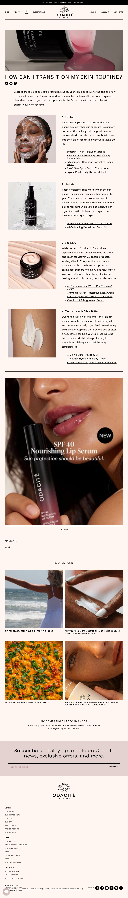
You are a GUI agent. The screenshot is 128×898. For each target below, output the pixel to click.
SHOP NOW (64, 530)
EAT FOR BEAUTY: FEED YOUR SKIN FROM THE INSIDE (29, 631)
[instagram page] (97, 888)
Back (7, 547)
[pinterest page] (112, 888)
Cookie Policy (36, 889)
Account (105, 12)
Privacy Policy (23, 889)
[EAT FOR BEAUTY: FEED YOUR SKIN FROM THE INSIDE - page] (34, 599)
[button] (6, 891)
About (17, 12)
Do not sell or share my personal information (63, 889)
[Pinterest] (15, 83)
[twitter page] (116, 888)
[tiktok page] (102, 888)
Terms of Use (10, 889)
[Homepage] (64, 12)
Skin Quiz (26, 12)
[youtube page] (107, 888)
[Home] (64, 791)
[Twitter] (10, 83)
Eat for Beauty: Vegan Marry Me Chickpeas (27, 702)
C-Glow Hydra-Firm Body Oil (83, 355)
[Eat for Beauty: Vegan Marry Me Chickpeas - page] (34, 670)
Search (93, 12)
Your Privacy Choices (13, 890)
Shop (7, 12)
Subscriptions (39, 12)
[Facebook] (6, 83)
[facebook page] (121, 888)
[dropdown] (7, 12)
